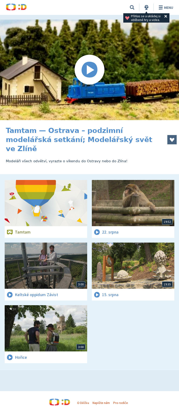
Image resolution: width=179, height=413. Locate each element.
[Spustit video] (89, 70)
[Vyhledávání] (132, 7)
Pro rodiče (120, 403)
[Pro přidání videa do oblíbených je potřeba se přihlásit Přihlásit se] (172, 139)
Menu (168, 7)
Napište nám (101, 403)
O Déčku (83, 403)
